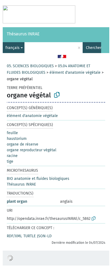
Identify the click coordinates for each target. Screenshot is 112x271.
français (12, 47)
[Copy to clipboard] (57, 95)
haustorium (17, 138)
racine (12, 155)
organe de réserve (22, 144)
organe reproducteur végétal (31, 150)
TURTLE (29, 236)
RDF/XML (14, 236)
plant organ (17, 201)
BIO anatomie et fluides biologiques (38, 178)
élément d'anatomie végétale (75, 72)
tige (10, 161)
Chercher (93, 47)
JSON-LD (44, 236)
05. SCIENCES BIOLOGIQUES (30, 66)
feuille (12, 133)
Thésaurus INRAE (23, 33)
